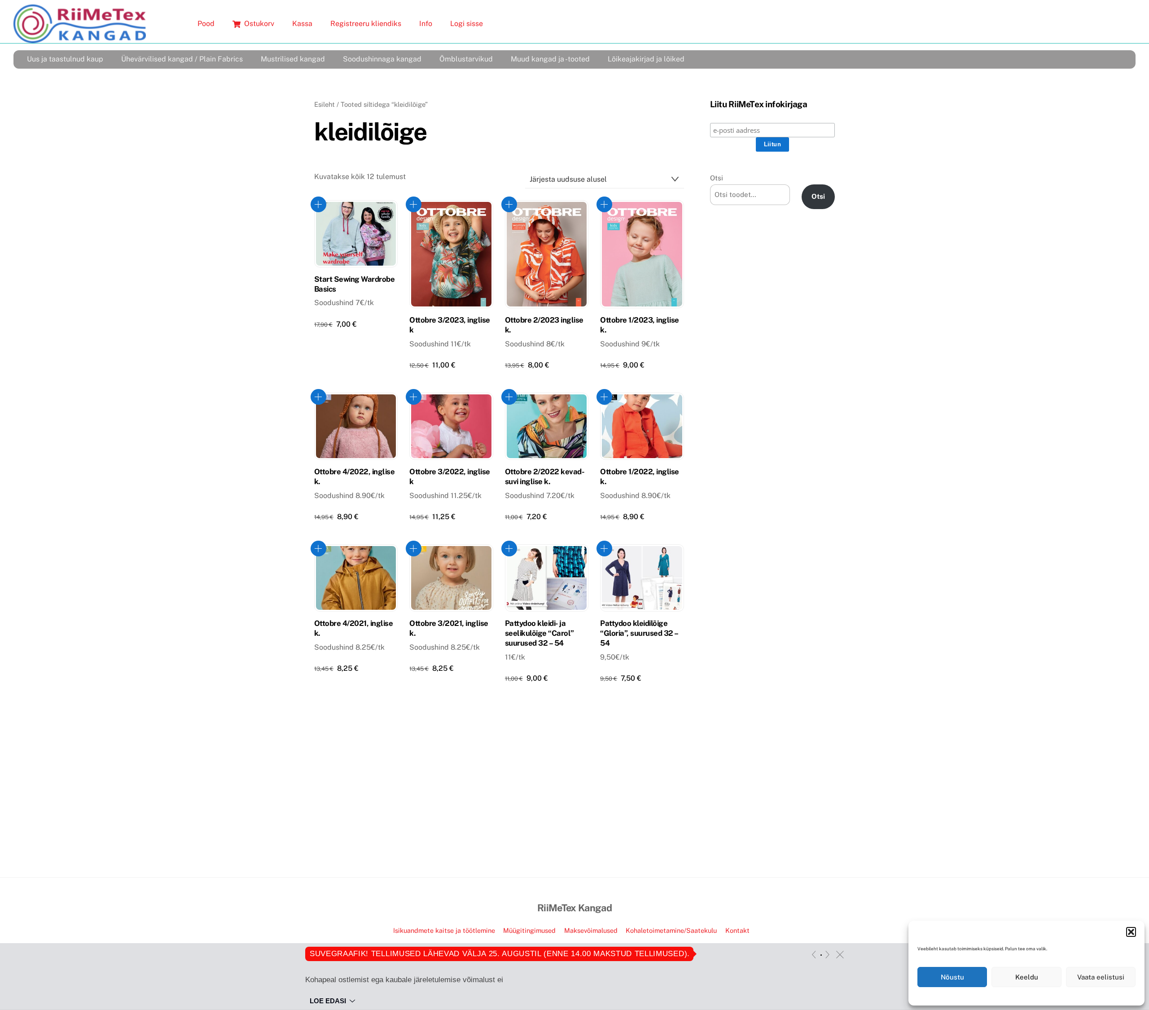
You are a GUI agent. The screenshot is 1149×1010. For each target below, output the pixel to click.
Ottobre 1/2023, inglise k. (639, 324)
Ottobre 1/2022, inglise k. (639, 476)
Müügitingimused (529, 930)
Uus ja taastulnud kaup (65, 59)
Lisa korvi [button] (318, 204)
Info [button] (425, 23)
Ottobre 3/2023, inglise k (449, 324)
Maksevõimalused (591, 930)
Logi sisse (466, 23)
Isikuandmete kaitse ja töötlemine (444, 930)
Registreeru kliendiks (365, 23)
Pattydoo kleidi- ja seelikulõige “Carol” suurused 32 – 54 (539, 633)
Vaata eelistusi (1100, 977)
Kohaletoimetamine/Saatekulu (671, 930)
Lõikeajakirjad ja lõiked (646, 59)
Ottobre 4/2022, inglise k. (354, 476)
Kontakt (737, 930)
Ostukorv (258, 23)
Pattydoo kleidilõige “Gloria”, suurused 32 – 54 (639, 633)
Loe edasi (328, 1001)
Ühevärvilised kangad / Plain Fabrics (182, 59)
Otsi (716, 178)
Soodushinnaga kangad (382, 59)
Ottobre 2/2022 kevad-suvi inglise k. (544, 476)
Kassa (302, 23)
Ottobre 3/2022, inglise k (449, 476)
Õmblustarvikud (466, 59)
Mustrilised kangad (293, 59)
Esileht (324, 104)
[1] (821, 955)
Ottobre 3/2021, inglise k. (448, 628)
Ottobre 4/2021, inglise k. (353, 628)
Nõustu (952, 977)
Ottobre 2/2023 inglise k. (544, 324)
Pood (206, 23)
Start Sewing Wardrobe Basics (354, 284)
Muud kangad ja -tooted (550, 59)
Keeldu (1026, 977)
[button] (1131, 931)
